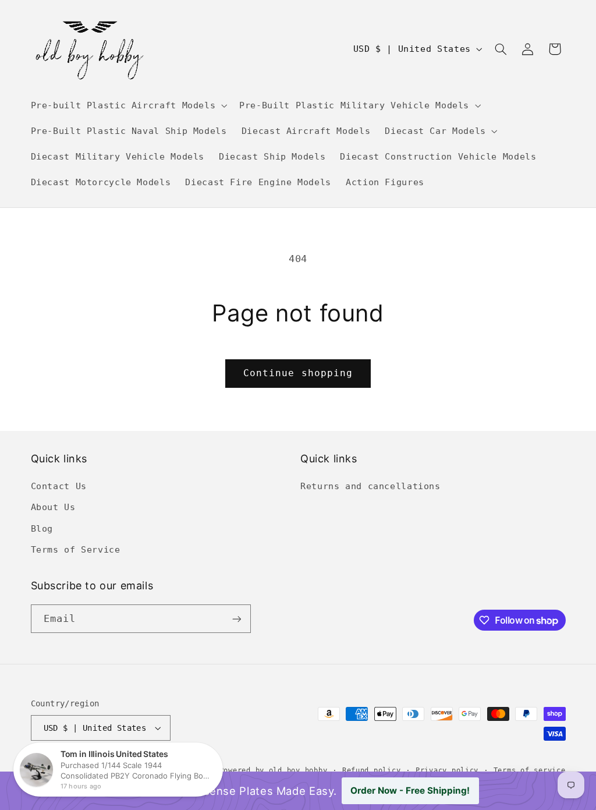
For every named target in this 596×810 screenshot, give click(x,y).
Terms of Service (75, 549)
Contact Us (59, 486)
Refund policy (371, 770)
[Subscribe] (236, 618)
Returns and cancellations (370, 486)
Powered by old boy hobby (273, 770)
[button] (127, 105)
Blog (42, 528)
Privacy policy (447, 770)
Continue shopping (298, 373)
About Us (53, 507)
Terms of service (530, 770)
